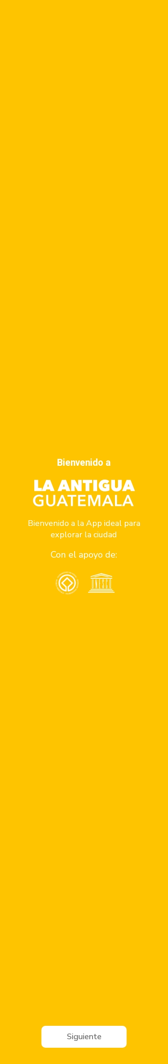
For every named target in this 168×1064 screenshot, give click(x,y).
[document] (84, 532)
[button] (9, 532)
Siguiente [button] (84, 1036)
